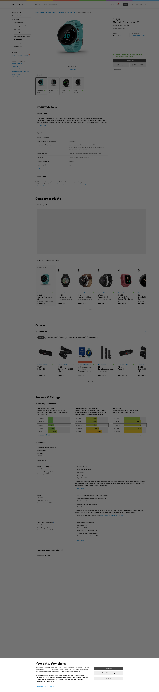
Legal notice (39, 686)
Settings (108, 678)
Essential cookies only (108, 673)
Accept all (109, 668)
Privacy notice (49, 686)
